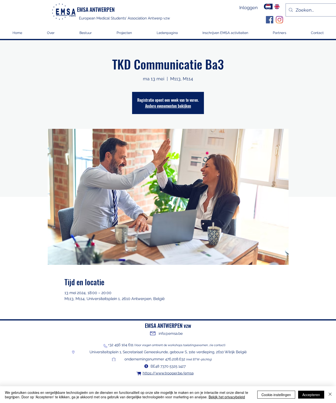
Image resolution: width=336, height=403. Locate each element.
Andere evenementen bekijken (168, 106)
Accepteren (311, 394)
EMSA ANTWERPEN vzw (168, 325)
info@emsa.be (171, 333)
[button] (124, 34)
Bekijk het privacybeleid (227, 396)
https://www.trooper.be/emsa (168, 373)
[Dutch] (268, 6)
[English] (277, 6)
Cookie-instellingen (276, 394)
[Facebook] (269, 19)
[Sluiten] (330, 394)
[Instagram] (279, 19)
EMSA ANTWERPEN (96, 9)
